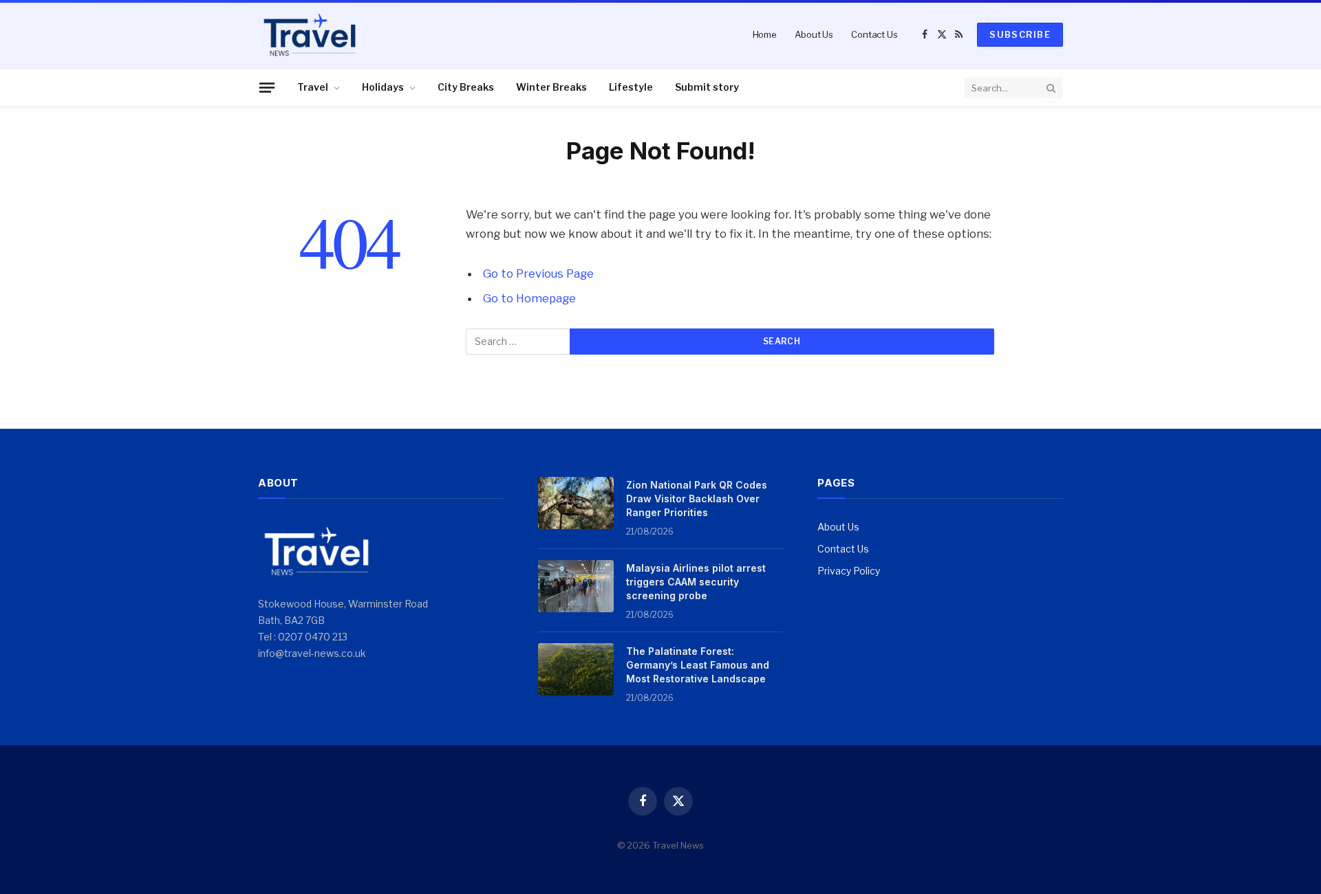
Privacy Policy (848, 571)
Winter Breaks (551, 87)
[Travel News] (309, 34)
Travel (312, 87)
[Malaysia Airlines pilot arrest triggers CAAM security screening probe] (576, 586)
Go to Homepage (529, 298)
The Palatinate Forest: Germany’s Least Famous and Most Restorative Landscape (697, 664)
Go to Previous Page (538, 273)
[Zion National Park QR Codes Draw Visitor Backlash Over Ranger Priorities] (576, 503)
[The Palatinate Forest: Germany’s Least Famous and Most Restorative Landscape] (576, 669)
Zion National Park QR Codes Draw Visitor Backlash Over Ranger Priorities (696, 498)
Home (765, 34)
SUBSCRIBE (1020, 34)
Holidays (383, 87)
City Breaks (466, 87)
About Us (814, 34)
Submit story (707, 87)
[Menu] (267, 87)
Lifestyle (631, 87)
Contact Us (874, 34)
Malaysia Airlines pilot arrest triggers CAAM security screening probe (696, 581)
